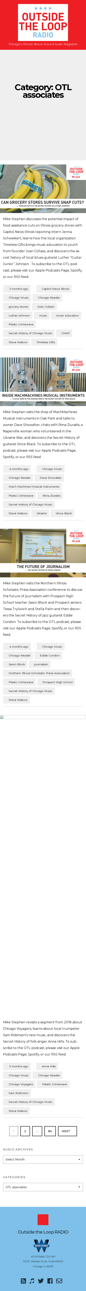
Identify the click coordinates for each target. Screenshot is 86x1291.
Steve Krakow (18, 342)
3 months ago (17, 288)
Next (66, 1131)
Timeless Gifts (46, 342)
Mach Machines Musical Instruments (34, 486)
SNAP (66, 333)
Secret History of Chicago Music (30, 333)
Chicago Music (19, 297)
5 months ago (17, 1066)
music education (67, 315)
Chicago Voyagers (21, 1084)
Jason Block (17, 664)
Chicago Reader (49, 297)
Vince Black (64, 513)
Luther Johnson (19, 315)
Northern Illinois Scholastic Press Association (39, 673)
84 (52, 1131)
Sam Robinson (18, 1093)
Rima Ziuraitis (51, 495)
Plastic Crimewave (21, 324)
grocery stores (18, 306)
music (43, 315)
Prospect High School (58, 682)
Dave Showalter (51, 477)
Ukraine (42, 513)
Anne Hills (49, 1066)
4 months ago (17, 468)
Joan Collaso (45, 306)
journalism (41, 664)
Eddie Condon (50, 655)
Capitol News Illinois (55, 288)
